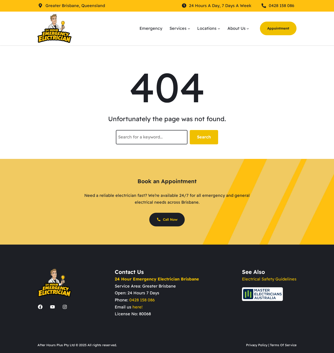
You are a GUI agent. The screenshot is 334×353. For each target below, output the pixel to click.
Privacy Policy (256, 345)
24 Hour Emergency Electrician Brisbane (157, 279)
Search (204, 137)
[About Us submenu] (248, 28)
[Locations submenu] (219, 28)
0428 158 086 (142, 300)
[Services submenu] (189, 28)
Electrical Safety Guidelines (269, 279)
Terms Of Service (283, 345)
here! (137, 307)
